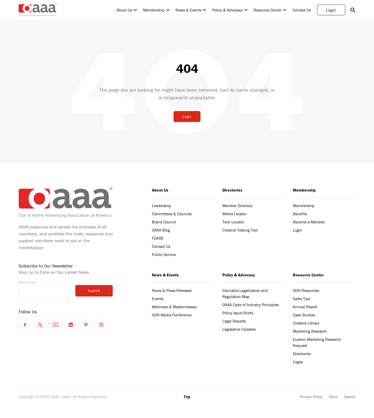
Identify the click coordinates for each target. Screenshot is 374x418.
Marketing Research (310, 331)
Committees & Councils (172, 213)
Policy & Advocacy (227, 10)
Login (331, 9)
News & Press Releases (172, 290)
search (352, 9)
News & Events (188, 10)
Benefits (300, 213)
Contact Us (302, 9)
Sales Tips (301, 298)
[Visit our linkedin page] (70, 324)
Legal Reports (234, 320)
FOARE (158, 238)
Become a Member (309, 221)
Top (187, 396)
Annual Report (305, 306)
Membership (154, 10)
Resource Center (268, 10)
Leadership (161, 205)
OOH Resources (306, 290)
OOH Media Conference (172, 314)
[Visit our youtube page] (55, 324)
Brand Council (164, 221)
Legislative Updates (239, 329)
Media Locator (234, 213)
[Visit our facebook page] (25, 324)
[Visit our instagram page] (101, 324)
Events (157, 298)
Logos (298, 361)
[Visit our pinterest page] (86, 324)
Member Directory (237, 205)
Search (349, 396)
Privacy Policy (311, 396)
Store (333, 396)
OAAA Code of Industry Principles (250, 304)
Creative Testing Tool (240, 230)
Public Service (164, 254)
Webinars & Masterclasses (174, 306)
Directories (232, 190)
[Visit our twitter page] (40, 324)
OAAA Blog (161, 230)
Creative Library (306, 323)
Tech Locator (233, 221)
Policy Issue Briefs (237, 312)
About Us (124, 10)
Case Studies (304, 314)
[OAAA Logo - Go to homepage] (38, 10)
